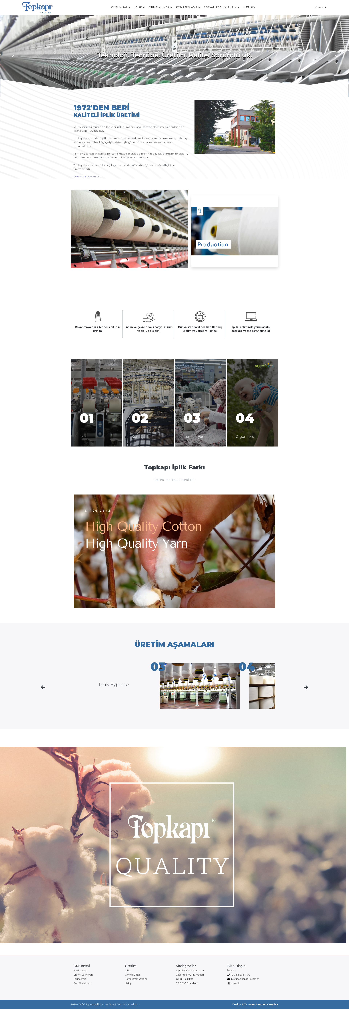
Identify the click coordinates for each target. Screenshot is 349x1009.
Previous (13, 57)
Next (336, 57)
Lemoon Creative (267, 1004)
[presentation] (43, 687)
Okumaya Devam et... (87, 176)
